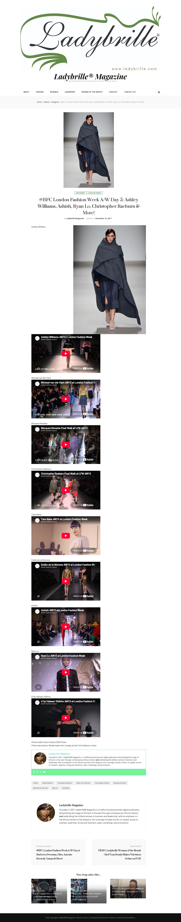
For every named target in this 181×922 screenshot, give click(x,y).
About (26, 92)
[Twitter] (41, 772)
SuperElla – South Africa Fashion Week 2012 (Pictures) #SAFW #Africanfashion (87, 896)
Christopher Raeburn (64, 783)
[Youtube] (44, 772)
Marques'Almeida (120, 783)
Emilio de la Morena (83, 783)
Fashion (39, 92)
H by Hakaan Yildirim (102, 783)
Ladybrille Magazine (75, 218)
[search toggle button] (159, 92)
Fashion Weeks (94, 193)
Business (54, 92)
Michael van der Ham (40, 788)
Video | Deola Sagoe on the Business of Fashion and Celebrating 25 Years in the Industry (128, 891)
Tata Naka (65, 788)
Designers (80, 193)
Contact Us (129, 92)
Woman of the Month (92, 92)
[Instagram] (37, 772)
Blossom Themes (108, 917)
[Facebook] (34, 772)
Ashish (35, 783)
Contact (113, 92)
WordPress (130, 917)
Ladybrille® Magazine (90, 76)
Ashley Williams (47, 783)
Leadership (70, 92)
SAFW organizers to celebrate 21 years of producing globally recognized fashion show (47, 896)
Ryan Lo (55, 788)
